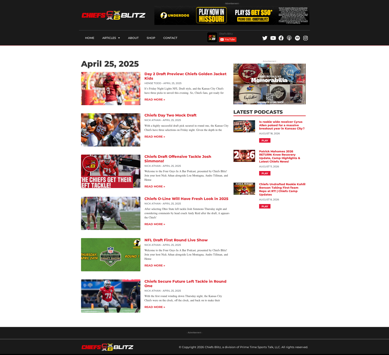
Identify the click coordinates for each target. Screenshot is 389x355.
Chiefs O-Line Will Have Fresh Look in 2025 (186, 199)
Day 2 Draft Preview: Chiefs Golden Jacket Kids (185, 76)
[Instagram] (305, 38)
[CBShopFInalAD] (269, 103)
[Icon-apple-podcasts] (289, 38)
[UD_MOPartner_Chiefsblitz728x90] (231, 23)
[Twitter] (264, 38)
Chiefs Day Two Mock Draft (170, 115)
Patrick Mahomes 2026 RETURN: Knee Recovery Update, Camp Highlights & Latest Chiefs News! (279, 156)
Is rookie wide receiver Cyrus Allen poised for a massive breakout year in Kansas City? (282, 125)
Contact (170, 38)
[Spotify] (297, 38)
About (133, 38)
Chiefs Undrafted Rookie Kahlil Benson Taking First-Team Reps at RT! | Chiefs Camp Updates (282, 189)
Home (89, 38)
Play (265, 140)
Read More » (154, 99)
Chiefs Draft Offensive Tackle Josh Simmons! (177, 158)
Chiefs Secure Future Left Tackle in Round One (185, 283)
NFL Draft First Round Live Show (176, 240)
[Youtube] (273, 38)
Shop (151, 38)
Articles (109, 38)
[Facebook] (281, 38)
